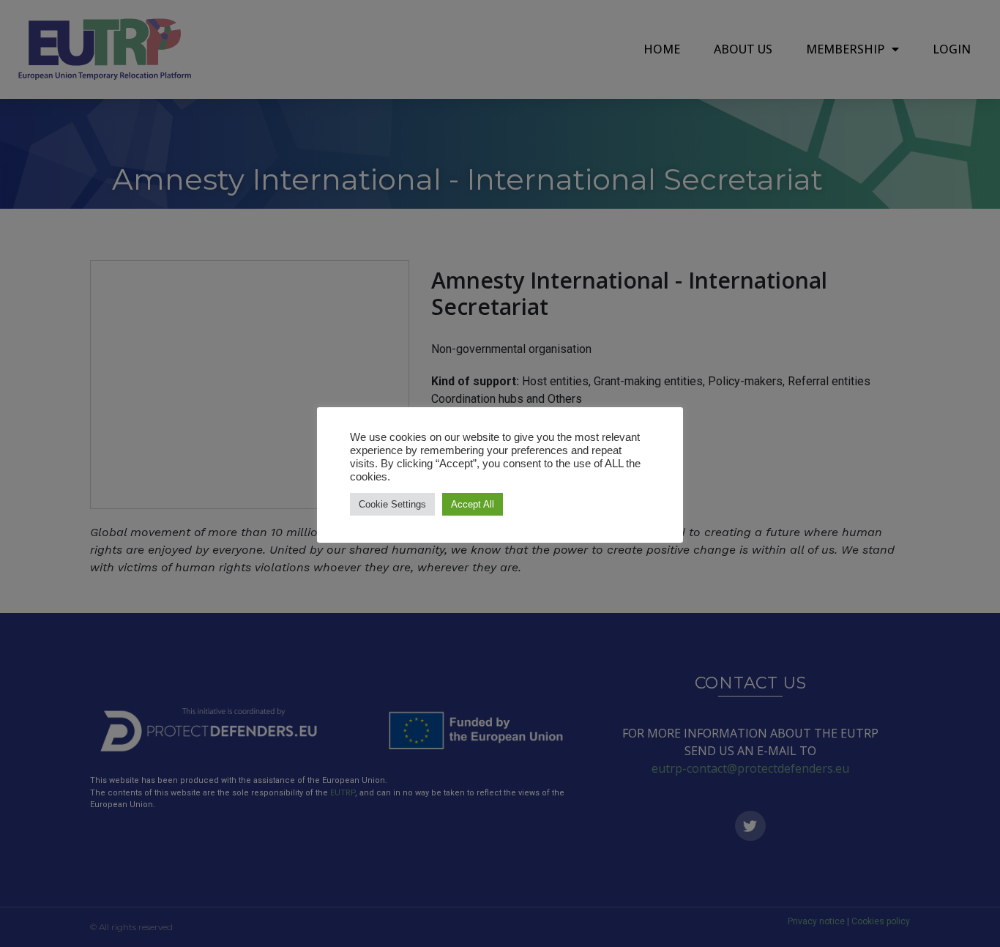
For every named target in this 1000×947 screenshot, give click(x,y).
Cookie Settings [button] (392, 504)
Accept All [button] (472, 504)
